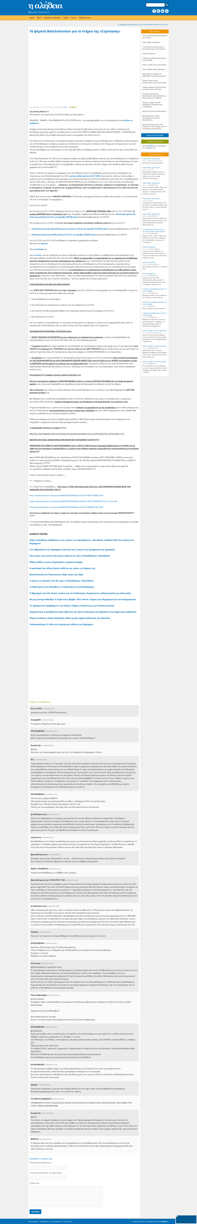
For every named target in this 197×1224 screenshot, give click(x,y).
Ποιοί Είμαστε (56, 1221)
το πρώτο (42, 243)
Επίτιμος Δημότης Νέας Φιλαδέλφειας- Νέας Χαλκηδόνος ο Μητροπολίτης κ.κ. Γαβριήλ (154, 96)
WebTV (39, 18)
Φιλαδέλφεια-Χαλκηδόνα (52, 18)
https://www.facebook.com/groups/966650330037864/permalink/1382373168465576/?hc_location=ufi (73, 501)
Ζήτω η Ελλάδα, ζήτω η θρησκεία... (154, 69)
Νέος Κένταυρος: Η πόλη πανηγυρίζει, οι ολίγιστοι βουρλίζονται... (151, 118)
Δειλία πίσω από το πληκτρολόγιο (154, 111)
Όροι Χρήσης (33, 1221)
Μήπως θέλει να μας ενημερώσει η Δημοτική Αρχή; (56, 562)
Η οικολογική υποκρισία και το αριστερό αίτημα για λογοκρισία (153, 48)
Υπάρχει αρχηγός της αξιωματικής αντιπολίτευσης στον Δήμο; (154, 88)
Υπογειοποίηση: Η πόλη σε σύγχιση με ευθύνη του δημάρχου (61, 624)
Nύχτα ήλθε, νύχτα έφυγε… (151, 42)
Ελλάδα (66, 18)
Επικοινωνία (67, 1221)
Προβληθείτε (44, 1221)
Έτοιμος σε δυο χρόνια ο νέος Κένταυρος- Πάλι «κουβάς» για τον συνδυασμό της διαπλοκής (154, 126)
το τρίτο (37, 255)
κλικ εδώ (150, 146)
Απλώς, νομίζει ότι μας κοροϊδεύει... (154, 65)
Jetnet (164, 1221)
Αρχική (32, 18)
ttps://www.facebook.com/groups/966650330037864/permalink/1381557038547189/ (67, 495)
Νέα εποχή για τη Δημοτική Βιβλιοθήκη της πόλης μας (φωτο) (154, 75)
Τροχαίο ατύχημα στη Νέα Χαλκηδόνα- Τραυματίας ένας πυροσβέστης (152, 104)
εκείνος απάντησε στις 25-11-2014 (84, 176)
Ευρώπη (73, 18)
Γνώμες (64, 107)
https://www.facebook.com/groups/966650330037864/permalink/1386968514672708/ (66, 507)
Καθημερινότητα (84, 18)
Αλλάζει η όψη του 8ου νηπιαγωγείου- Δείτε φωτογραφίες (154, 81)
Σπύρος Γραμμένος (148, 53)
